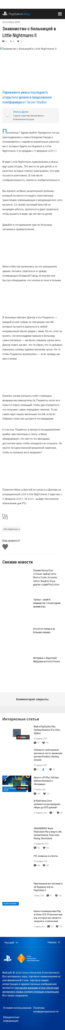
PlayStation (19, 14)
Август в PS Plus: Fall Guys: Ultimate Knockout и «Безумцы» (46, 780)
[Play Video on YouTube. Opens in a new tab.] (23, 737)
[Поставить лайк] (43, 742)
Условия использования (17, 1007)
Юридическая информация (11, 1018)
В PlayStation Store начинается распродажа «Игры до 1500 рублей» (47, 804)
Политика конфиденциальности (46, 1009)
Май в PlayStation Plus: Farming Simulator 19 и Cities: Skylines (47, 730)
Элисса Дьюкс (21, 111)
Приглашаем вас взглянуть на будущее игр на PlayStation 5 (48, 887)
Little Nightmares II (11, 529)
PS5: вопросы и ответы (46, 855)
